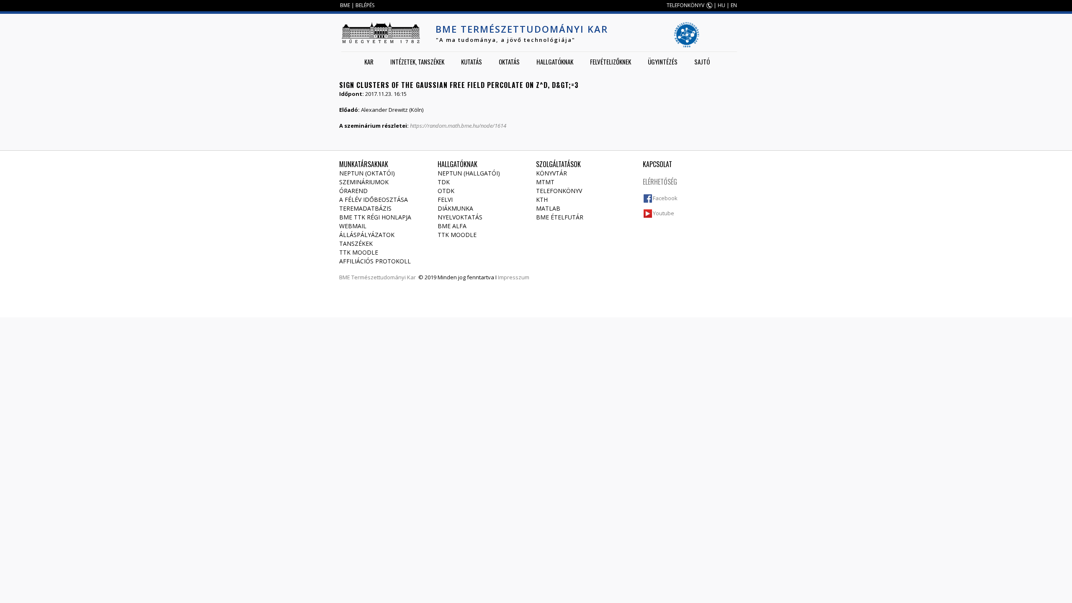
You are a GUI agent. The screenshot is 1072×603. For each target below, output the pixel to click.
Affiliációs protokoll (375, 261)
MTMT (545, 182)
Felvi (445, 200)
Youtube (663, 213)
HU (721, 5)
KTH (542, 200)
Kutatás (471, 61)
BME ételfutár (559, 217)
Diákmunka (455, 208)
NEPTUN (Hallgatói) (469, 173)
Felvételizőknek (610, 61)
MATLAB (548, 208)
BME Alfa (452, 226)
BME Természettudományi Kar (522, 29)
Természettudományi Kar (383, 277)
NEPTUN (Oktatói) (367, 173)
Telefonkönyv (559, 191)
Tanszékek (356, 243)
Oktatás (509, 61)
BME (345, 5)
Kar (369, 61)
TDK (444, 182)
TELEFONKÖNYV (685, 5)
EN (734, 5)
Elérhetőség (660, 182)
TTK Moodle (358, 252)
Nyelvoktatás (460, 217)
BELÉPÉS (365, 5)
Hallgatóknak (554, 61)
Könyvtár (551, 173)
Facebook (665, 198)
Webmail (352, 226)
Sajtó (702, 61)
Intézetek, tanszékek (417, 61)
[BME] (380, 32)
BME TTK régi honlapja (375, 217)
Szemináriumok (364, 182)
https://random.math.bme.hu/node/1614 (458, 125)
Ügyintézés (663, 61)
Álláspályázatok (366, 235)
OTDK (446, 191)
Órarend (353, 191)
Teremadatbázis (365, 208)
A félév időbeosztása (373, 200)
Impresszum (513, 277)
